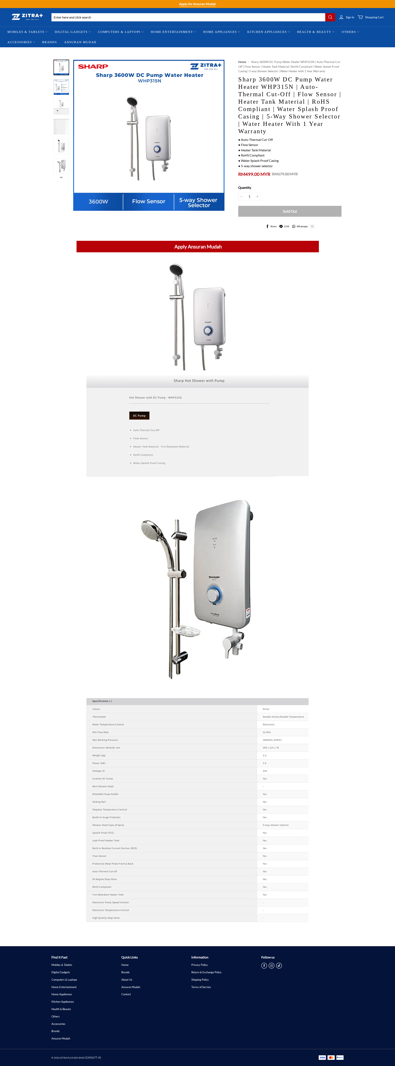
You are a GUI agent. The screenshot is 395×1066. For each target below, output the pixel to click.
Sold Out (290, 211)
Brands (49, 42)
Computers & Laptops (119, 32)
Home (242, 62)
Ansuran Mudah (80, 42)
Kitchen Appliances (267, 32)
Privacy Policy (199, 964)
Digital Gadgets (71, 32)
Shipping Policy (200, 979)
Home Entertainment (172, 32)
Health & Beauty (314, 32)
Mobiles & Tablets (25, 32)
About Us (126, 979)
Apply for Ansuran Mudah (197, 4)
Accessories (19, 42)
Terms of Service (201, 987)
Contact (126, 994)
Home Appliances (220, 32)
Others (349, 32)
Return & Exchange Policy (206, 972)
